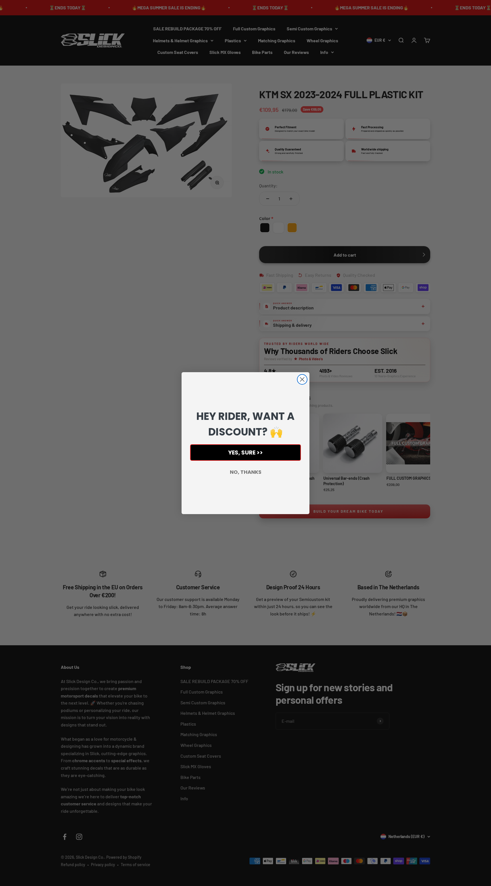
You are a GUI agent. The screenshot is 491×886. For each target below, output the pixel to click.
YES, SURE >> (245, 452)
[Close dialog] (302, 379)
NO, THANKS (245, 472)
